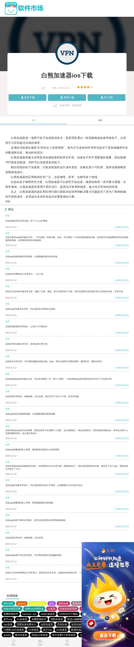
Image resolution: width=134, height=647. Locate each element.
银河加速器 (21, 635)
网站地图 (8, 603)
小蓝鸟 (51, 608)
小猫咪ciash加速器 (13, 629)
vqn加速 (7, 624)
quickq (7, 635)
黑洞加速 (62, 624)
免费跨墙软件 (10, 614)
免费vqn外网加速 (34, 608)
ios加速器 (61, 629)
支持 (117, 227)
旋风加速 (63, 603)
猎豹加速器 (57, 619)
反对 (124, 227)
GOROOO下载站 (68, 614)
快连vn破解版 (74, 619)
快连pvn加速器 (40, 635)
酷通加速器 (77, 629)
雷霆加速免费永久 (26, 624)
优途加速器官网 (68, 608)
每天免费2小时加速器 (64, 635)
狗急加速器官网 (12, 608)
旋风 (51, 603)
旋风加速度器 (37, 603)
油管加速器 (47, 624)
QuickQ (22, 603)
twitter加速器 (48, 614)
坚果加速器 (79, 603)
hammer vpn (29, 614)
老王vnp (7, 619)
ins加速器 (22, 619)
